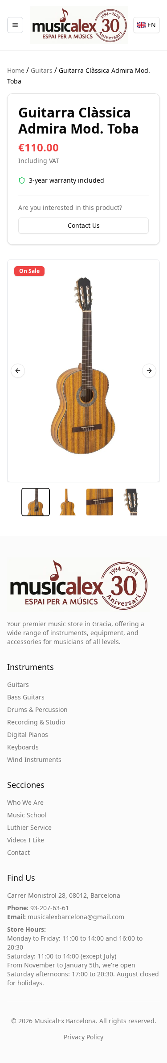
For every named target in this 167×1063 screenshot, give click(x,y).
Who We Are (25, 802)
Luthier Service (29, 827)
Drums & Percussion (37, 709)
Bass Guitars (26, 697)
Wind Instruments (34, 759)
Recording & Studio (36, 722)
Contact (18, 852)
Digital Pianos (27, 734)
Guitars (42, 70)
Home (15, 70)
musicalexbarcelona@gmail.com (76, 916)
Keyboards (23, 747)
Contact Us (84, 225)
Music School (26, 815)
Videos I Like (25, 840)
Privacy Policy (83, 1037)
